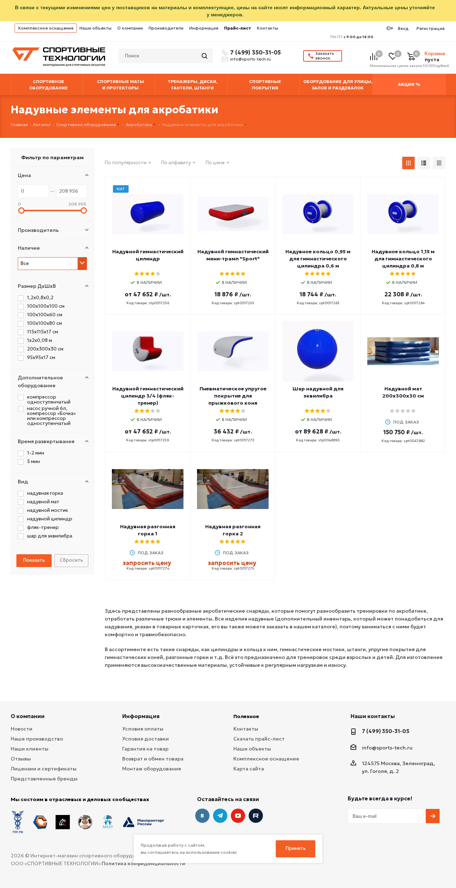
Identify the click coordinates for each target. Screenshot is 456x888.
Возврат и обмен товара (152, 758)
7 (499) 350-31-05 (254, 52)
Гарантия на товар (145, 749)
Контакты (267, 28)
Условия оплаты (143, 729)
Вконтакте (202, 816)
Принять (296, 848)
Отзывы (21, 758)
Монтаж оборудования (151, 768)
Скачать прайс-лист (259, 739)
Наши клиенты (29, 749)
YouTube (238, 816)
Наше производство (37, 739)
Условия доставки (145, 739)
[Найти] (205, 56)
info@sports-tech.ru (250, 59)
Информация (203, 28)
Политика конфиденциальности (143, 863)
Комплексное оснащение (45, 28)
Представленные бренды (44, 778)
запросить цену (147, 562)
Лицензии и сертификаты (44, 768)
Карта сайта (248, 768)
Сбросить (71, 560)
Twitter (256, 816)
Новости (21, 729)
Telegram (220, 816)
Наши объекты (95, 28)
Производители (166, 28)
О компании (130, 28)
